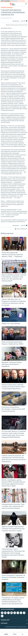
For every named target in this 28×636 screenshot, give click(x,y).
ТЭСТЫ (14, 634)
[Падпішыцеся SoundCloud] (18, 613)
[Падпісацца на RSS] (2, 616)
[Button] (16, 21)
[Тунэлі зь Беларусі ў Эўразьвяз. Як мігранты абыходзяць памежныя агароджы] (14, 567)
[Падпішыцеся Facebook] (5, 613)
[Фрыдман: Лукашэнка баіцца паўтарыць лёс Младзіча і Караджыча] (14, 354)
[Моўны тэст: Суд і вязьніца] (14, 315)
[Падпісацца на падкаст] (14, 613)
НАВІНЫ (6, 634)
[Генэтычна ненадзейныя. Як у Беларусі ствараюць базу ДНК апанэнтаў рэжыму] (14, 398)
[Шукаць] (23, 634)
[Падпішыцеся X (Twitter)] (8, 613)
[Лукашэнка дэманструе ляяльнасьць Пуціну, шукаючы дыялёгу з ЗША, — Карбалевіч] (14, 244)
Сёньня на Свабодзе (7, 7)
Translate (22, 1)
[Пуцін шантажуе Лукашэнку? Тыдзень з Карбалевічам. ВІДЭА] (14, 333)
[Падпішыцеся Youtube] (11, 613)
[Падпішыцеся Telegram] (24, 613)
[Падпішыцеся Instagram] (21, 613)
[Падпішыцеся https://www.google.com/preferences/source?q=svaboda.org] (2, 613)
